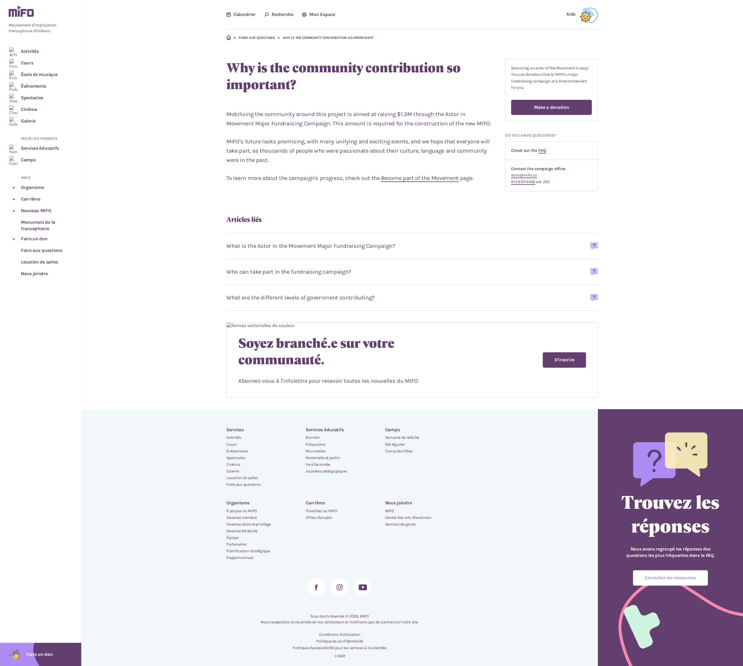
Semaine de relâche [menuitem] (402, 437)
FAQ (542, 150)
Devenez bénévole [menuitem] (241, 530)
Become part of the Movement (420, 178)
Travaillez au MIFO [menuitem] (321, 510)
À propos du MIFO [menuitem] (241, 510)
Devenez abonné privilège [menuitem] (248, 524)
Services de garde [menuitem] (400, 524)
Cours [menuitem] (231, 444)
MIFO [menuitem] (389, 510)
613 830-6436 (523, 181)
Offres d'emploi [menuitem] (319, 517)
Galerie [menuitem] (232, 471)
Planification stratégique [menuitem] (248, 550)
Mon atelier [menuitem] (315, 451)
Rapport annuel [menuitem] (240, 557)
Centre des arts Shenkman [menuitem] (408, 517)
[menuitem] (41, 20)
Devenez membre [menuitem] (241, 517)
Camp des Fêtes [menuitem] (399, 451)
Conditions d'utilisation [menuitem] (339, 634)
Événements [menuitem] (237, 451)
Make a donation (551, 107)
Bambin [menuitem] (313, 437)
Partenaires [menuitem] (236, 544)
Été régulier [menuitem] (395, 444)
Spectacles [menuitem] (236, 457)
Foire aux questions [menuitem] (243, 484)
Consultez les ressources (670, 577)
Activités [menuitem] (233, 437)
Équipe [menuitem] (232, 537)
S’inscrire (564, 359)
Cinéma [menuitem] (233, 464)
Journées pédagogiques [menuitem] (326, 471)
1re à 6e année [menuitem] (318, 464)
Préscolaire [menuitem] (315, 444)
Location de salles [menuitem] (242, 477)
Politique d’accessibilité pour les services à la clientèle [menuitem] (340, 647)
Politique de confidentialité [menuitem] (339, 641)
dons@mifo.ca (524, 175)
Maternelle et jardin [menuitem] (323, 457)
